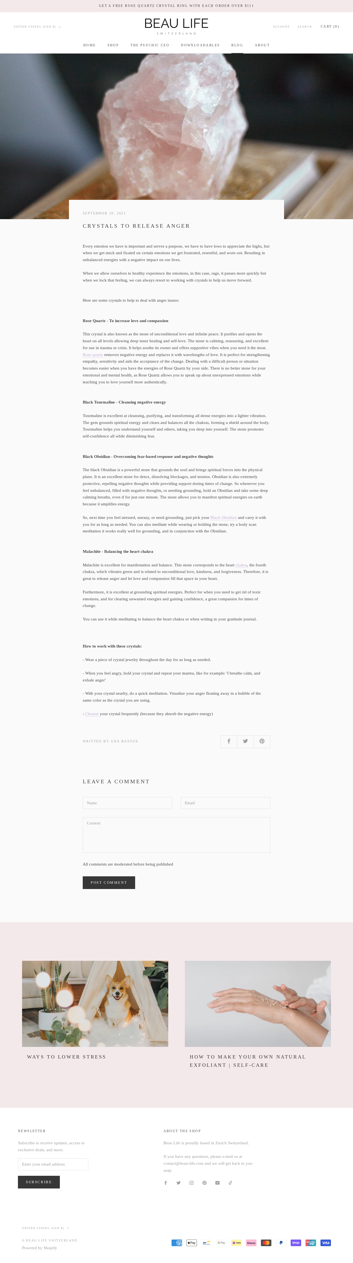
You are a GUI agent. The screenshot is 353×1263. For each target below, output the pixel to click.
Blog (237, 45)
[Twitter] (178, 1182)
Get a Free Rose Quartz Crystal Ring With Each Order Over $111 (176, 6)
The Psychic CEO (149, 45)
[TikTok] (230, 1182)
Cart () (330, 26)
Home (89, 45)
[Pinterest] (204, 1182)
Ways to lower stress (66, 1057)
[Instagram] (191, 1182)
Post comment (109, 882)
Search (305, 26)
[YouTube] (217, 1182)
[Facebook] (166, 1182)
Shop (113, 45)
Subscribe (39, 1182)
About (262, 45)
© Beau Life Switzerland (49, 1240)
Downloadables (200, 45)
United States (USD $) (35, 26)
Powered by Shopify (39, 1248)
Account (281, 26)
